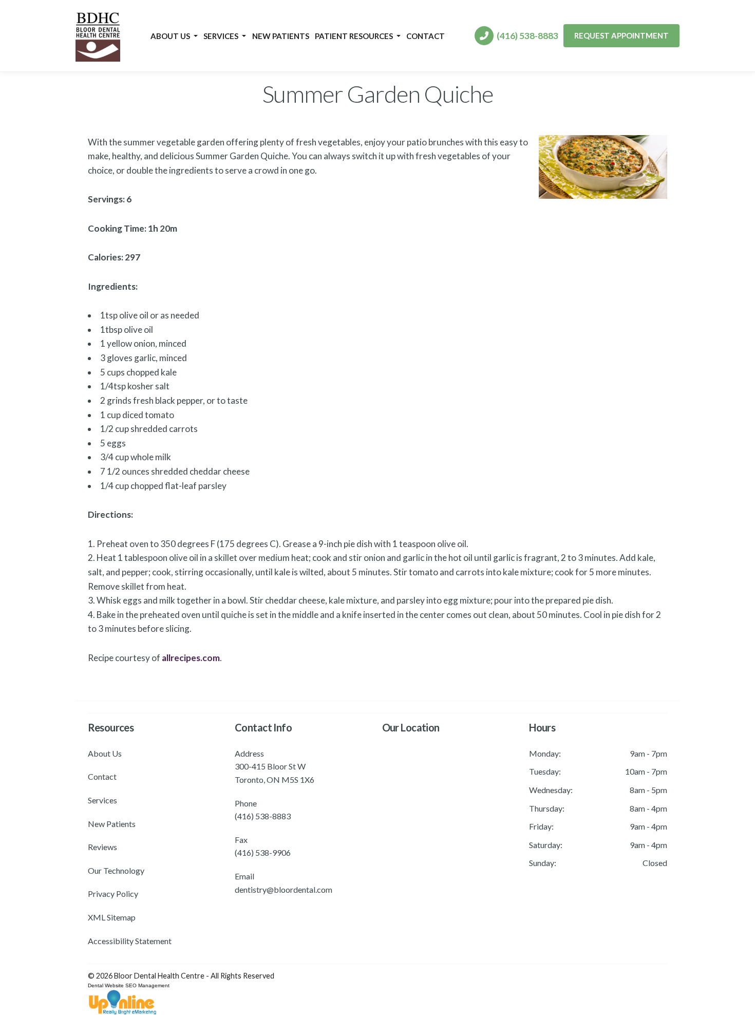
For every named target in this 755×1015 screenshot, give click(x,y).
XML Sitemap (112, 917)
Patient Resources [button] (354, 36)
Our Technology (116, 870)
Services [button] (221, 36)
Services (102, 800)
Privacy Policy (113, 893)
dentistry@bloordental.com (283, 889)
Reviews (102, 847)
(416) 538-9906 (263, 852)
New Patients (280, 36)
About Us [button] (171, 36)
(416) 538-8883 (526, 35)
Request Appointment (621, 35)
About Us (105, 753)
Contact (425, 36)
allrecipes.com (191, 657)
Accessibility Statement (130, 941)
